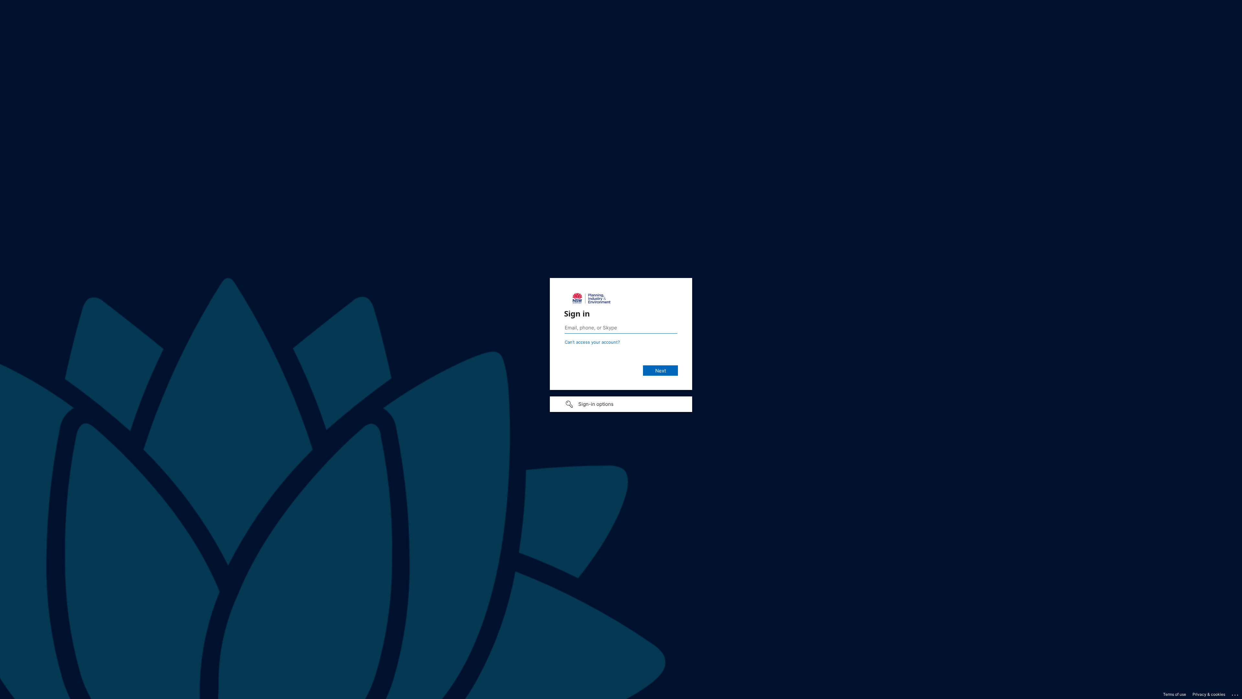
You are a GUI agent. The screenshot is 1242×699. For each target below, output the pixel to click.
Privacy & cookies (1209, 694)
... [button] (1235, 693)
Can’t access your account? (592, 342)
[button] (621, 404)
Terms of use (1174, 694)
